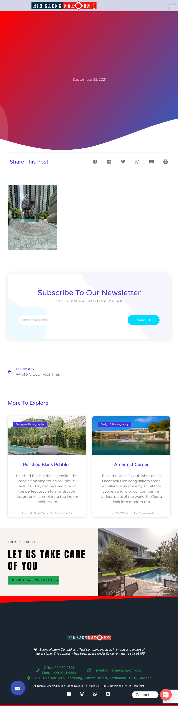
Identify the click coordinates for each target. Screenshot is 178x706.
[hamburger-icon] (173, 6)
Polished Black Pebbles (47, 464)
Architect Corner (131, 464)
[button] (95, 162)
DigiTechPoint (135, 686)
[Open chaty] (166, 695)
